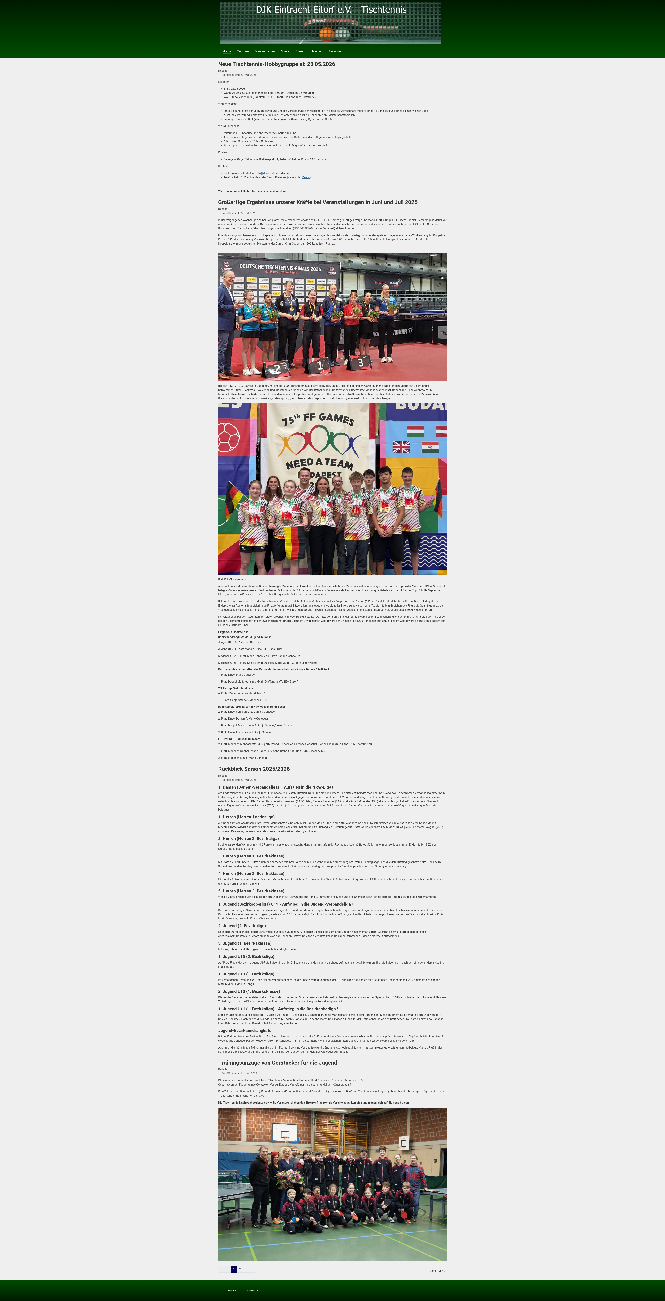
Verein (300, 51)
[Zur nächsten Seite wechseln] (246, 1269)
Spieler (285, 51)
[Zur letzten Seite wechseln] (252, 1269)
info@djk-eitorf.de (267, 173)
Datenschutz (253, 1290)
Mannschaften (265, 51)
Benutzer (335, 51)
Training (317, 51)
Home (227, 51)
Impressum (230, 1290)
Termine (243, 51)
